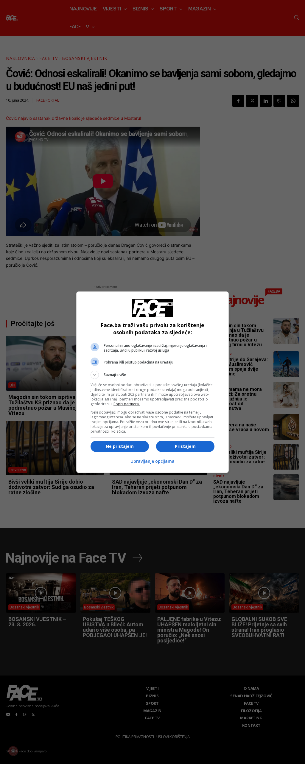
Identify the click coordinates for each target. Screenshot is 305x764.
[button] (152, 375)
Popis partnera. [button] (126, 403)
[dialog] (152, 382)
